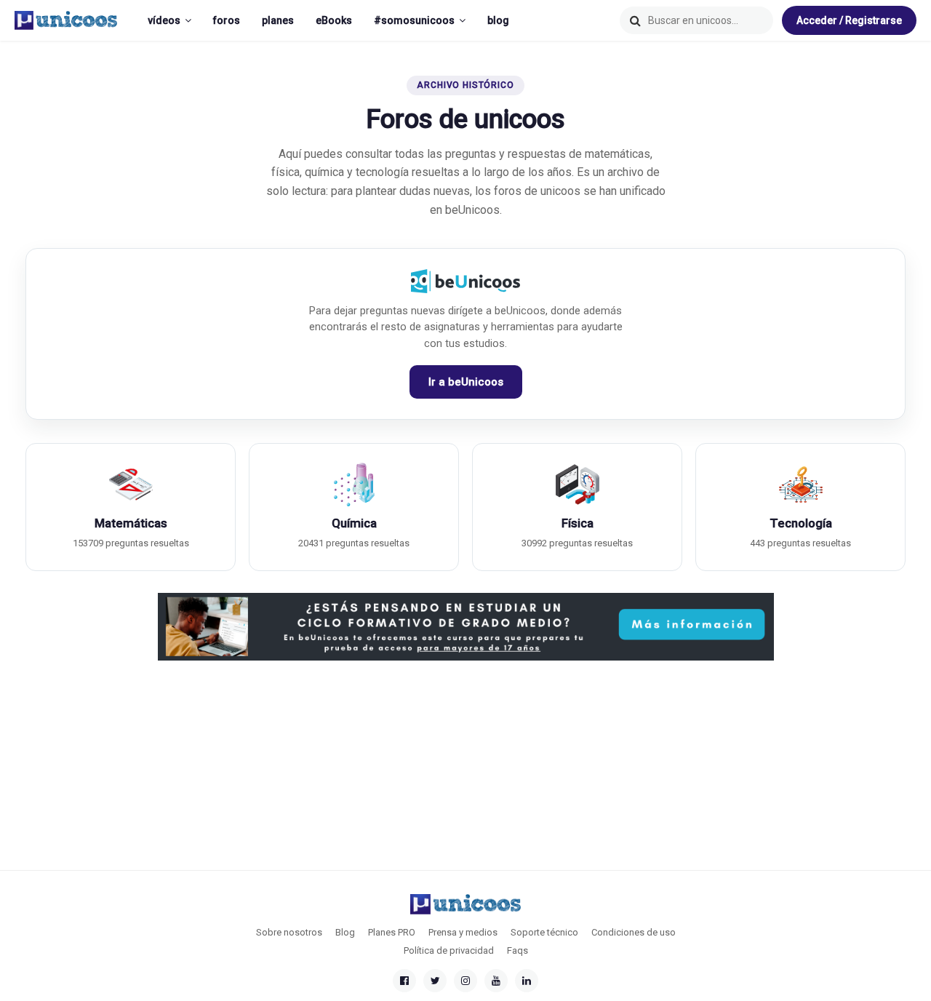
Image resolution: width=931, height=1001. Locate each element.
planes (278, 20)
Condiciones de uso (633, 932)
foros (226, 20)
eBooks (334, 20)
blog (498, 20)
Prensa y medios (463, 932)
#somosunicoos (414, 20)
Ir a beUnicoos (465, 381)
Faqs (517, 950)
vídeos (164, 20)
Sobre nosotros (289, 932)
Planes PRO (391, 932)
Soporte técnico (544, 932)
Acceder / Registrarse (849, 20)
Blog (345, 932)
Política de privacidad (449, 950)
